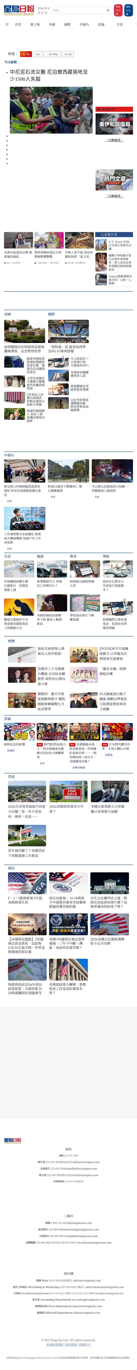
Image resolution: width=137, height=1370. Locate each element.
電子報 (35, 24)
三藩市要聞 (54, 262)
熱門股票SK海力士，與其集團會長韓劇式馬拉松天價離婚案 (51, 750)
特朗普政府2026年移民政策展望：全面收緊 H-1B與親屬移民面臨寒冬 (25, 988)
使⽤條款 (71, 1344)
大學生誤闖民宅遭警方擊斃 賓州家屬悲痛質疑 (36, 383)
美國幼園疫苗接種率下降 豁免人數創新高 (49, 619)
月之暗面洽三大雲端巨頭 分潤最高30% (80, 362)
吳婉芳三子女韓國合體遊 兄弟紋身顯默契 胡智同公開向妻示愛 (51, 676)
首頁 (18, 24)
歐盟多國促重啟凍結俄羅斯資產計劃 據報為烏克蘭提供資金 (36, 365)
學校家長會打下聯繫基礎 (82, 617)
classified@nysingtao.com (81, 1168)
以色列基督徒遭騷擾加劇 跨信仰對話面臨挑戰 (80, 404)
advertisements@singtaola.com (105, 1287)
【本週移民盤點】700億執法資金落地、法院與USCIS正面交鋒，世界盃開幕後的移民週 (26, 945)
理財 (106, 556)
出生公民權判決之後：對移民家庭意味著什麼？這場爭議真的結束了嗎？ (108, 902)
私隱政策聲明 (54, 1344)
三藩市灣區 (42, 262)
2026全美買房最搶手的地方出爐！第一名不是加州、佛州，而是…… (26, 811)
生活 (7, 556)
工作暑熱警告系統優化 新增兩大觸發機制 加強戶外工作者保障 (22, 538)
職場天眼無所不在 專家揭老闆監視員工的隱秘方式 (16, 623)
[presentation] (51, 110)
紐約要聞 (16, 262)
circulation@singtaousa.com (93, 1242)
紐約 (9, 262)
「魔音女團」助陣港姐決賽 (112, 671)
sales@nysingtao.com (86, 1162)
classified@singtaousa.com (81, 1236)
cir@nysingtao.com (86, 1175)
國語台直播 (128, 10)
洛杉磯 (70, 262)
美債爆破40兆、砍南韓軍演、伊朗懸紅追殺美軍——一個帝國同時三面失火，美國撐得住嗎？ (83, 752)
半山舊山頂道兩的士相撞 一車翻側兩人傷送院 (110, 488)
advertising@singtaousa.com (81, 1229)
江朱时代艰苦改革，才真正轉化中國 (116, 746)
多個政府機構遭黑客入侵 (80, 373)
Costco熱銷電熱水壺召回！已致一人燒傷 (120, 279)
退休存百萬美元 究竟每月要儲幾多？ (115, 585)
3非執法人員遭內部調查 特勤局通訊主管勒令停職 (36, 399)
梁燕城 (108, 755)
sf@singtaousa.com (80, 1223)
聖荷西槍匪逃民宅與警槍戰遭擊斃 (47, 254)
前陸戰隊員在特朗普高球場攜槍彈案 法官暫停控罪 (24, 349)
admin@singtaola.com (87, 1280)
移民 (11, 868)
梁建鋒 (11, 750)
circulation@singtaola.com (109, 1293)
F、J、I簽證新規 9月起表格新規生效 (25, 900)
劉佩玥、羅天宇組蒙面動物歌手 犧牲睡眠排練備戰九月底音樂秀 (51, 701)
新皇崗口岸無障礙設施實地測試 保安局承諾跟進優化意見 (22, 490)
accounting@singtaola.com (88, 1299)
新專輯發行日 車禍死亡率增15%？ (49, 583)
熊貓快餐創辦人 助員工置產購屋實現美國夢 (36, 415)
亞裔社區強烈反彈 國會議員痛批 (18, 254)
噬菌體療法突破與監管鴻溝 (80, 387)
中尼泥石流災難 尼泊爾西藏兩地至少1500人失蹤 (49, 75)
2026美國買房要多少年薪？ (66, 809)
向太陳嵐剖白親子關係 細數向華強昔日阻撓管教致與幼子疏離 (113, 701)
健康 (40, 556)
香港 (9, 501)
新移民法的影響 (14, 744)
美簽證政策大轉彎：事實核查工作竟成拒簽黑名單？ (67, 988)
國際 (67, 24)
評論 (7, 718)
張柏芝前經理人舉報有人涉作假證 (51, 651)
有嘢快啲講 (78, 767)
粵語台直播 (118, 10)
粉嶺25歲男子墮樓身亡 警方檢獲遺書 (65, 488)
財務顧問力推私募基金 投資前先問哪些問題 (115, 623)
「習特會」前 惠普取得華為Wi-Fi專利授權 (67, 349)
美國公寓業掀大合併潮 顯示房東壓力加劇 (109, 809)
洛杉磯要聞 (80, 262)
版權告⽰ (85, 1344)
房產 (11, 776)
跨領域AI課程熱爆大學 (82, 583)
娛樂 (11, 640)
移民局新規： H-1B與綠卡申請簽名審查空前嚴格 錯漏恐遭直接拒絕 (67, 902)
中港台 (84, 24)
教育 (73, 556)
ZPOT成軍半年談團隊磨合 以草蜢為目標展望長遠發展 (113, 653)
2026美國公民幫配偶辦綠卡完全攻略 (107, 941)
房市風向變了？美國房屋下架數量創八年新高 (26, 853)
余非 (42, 763)
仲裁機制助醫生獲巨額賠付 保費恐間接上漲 (16, 585)
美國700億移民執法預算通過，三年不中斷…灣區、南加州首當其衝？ (67, 943)
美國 (52, 24)
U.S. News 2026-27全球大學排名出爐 (120, 245)
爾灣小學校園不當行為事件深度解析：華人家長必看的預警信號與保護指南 (120, 262)
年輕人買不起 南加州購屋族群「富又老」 (79, 254)
